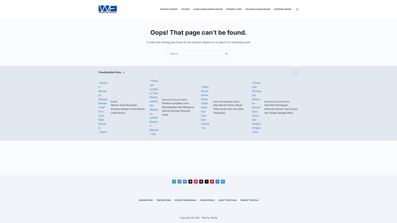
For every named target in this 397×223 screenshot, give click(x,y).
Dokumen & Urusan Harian (174, 99)
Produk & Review (168, 9)
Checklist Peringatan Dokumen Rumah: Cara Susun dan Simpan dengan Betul (281, 109)
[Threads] (201, 182)
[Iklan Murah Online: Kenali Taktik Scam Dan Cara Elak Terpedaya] (205, 107)
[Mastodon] (223, 182)
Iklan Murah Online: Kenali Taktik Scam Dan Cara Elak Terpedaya (228, 109)
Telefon (185, 9)
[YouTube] (212, 182)
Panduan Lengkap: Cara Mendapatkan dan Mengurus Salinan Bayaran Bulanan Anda (178, 109)
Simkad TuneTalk (250, 200)
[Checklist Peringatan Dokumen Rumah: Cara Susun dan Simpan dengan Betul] (256, 107)
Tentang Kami (163, 200)
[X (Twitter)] (190, 182)
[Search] (297, 9)
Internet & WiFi (234, 9)
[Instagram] (196, 182)
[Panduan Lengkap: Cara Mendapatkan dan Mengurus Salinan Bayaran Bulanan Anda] (154, 107)
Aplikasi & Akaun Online (257, 9)
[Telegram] (174, 182)
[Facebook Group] (185, 182)
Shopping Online (282, 9)
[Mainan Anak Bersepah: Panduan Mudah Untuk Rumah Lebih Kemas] (103, 107)
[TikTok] (207, 182)
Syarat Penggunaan (185, 200)
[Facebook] (179, 182)
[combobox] (195, 53)
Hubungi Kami (146, 200)
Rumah (114, 101)
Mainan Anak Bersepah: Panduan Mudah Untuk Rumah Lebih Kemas (128, 109)
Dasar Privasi (207, 200)
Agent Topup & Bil (227, 200)
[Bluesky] (217, 182)
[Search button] (226, 54)
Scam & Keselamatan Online (208, 9)
